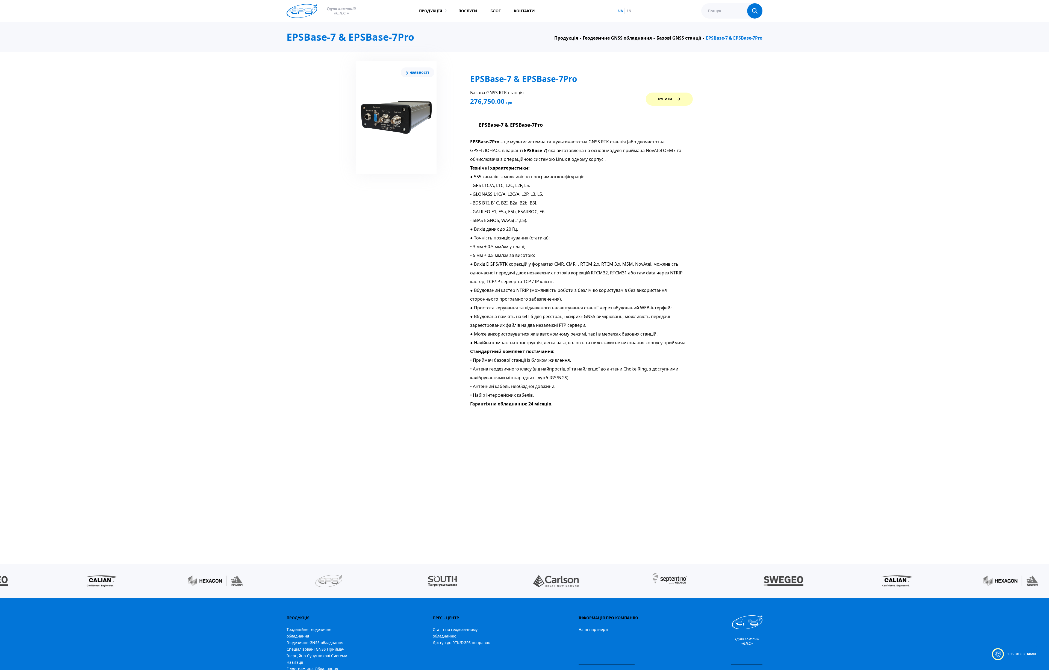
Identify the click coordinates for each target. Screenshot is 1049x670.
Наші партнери (593, 629)
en (629, 11)
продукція (430, 10)
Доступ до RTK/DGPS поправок (461, 642)
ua (620, 11)
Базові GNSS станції (678, 38)
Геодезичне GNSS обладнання (315, 642)
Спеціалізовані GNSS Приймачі (316, 649)
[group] (81, 581)
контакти (524, 10)
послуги (467, 10)
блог (495, 10)
